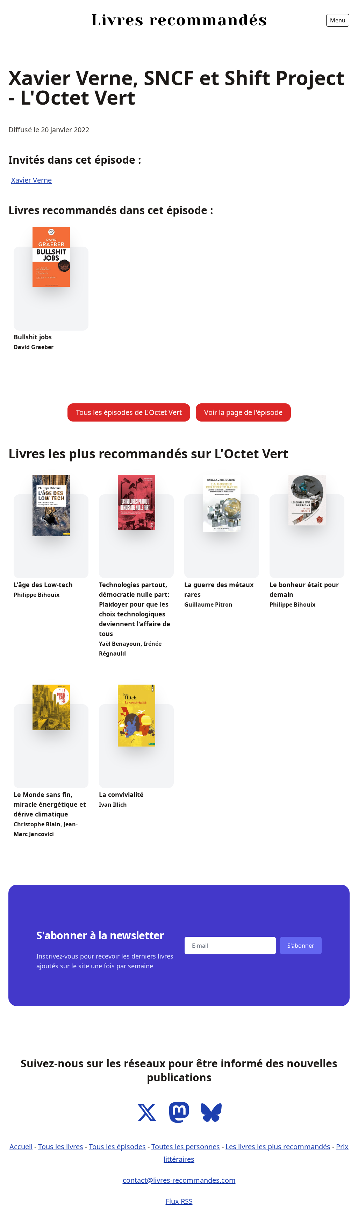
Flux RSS (179, 1201)
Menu (337, 20)
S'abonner (300, 945)
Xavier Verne (31, 180)
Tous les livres (60, 1146)
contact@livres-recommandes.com (179, 1180)
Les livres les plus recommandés (277, 1146)
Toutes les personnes (185, 1146)
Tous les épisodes (117, 1146)
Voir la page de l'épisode (243, 412)
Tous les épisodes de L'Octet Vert (129, 412)
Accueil (21, 40)
